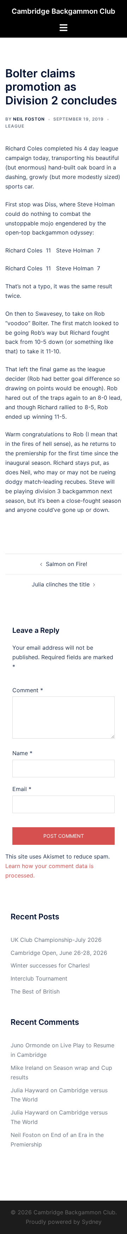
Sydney (92, 1221)
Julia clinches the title (61, 584)
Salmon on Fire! (66, 563)
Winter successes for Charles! (50, 965)
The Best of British (35, 991)
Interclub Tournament (39, 978)
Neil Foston (29, 119)
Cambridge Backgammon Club (63, 11)
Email (21, 788)
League (14, 126)
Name (22, 753)
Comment (27, 690)
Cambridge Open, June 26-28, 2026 (59, 952)
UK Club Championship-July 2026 (56, 939)
